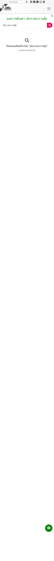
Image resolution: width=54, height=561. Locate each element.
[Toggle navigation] (48, 9)
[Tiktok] (34, 2)
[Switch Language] (44, 2)
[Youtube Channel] (37, 2)
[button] (26, 2)
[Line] (41, 2)
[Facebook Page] (31, 2)
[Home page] (8, 8)
